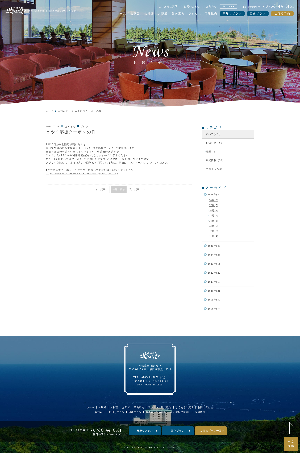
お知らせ (211, 6)
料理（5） (212, 151)
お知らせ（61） (215, 142)
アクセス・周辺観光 (160, 407)
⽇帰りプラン (145, 430)
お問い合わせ (192, 6)
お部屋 (126, 407)
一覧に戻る (118, 189)
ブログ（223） (215, 169)
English (227, 6)
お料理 (114, 407)
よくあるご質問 (168, 6)
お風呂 (102, 407)
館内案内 (139, 407)
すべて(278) (213, 134)
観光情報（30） (215, 160)
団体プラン (258, 13)
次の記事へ (135, 189)
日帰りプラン (232, 13)
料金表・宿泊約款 (155, 412)
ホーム (50, 111)
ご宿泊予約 (282, 13)
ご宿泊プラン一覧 (211, 430)
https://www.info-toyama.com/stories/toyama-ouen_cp (82, 173)
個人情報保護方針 (180, 412)
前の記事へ (101, 189)
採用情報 (200, 412)
